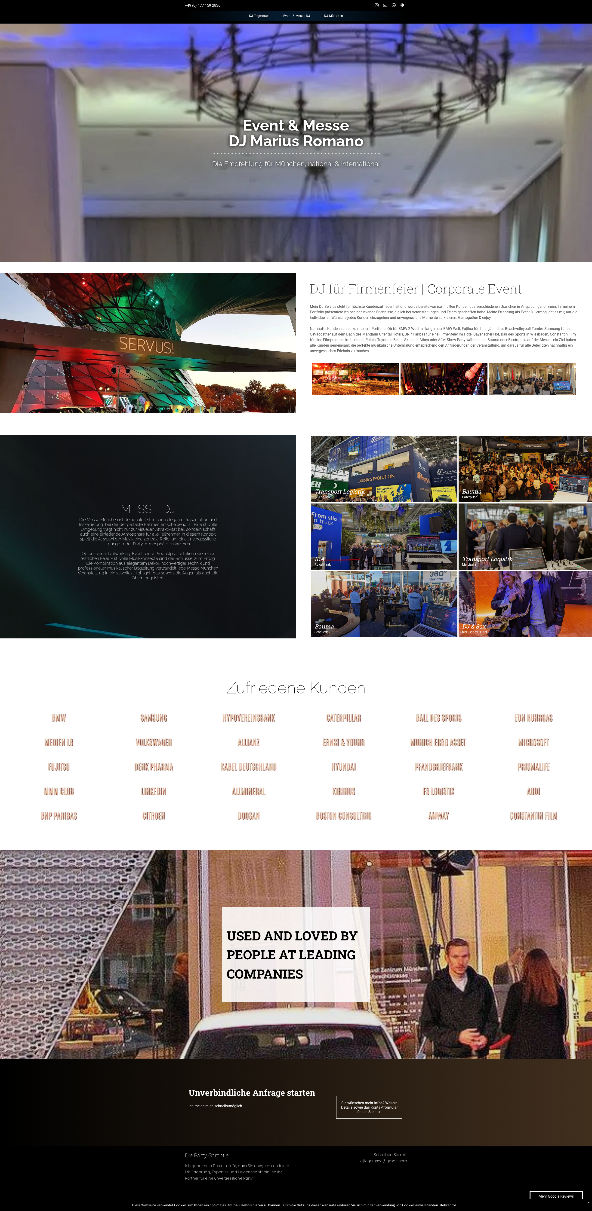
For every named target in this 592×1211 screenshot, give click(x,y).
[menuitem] (259, 15)
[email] (385, 5)
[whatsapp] (394, 5)
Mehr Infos (447, 1205)
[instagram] (376, 5)
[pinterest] (402, 5)
